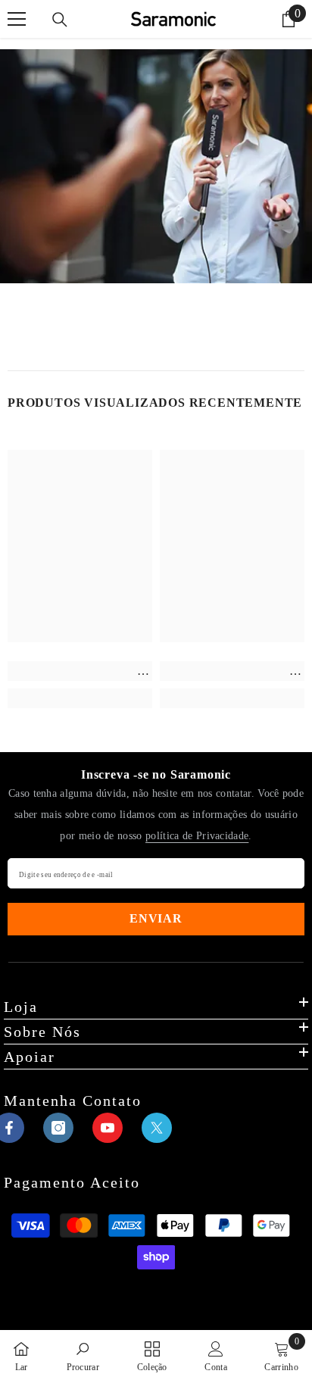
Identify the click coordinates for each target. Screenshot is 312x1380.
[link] (80, 671)
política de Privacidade (196, 835)
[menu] (17, 19)
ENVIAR (156, 918)
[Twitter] (157, 1128)
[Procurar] (60, 20)
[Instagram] (58, 1128)
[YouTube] (107, 1128)
